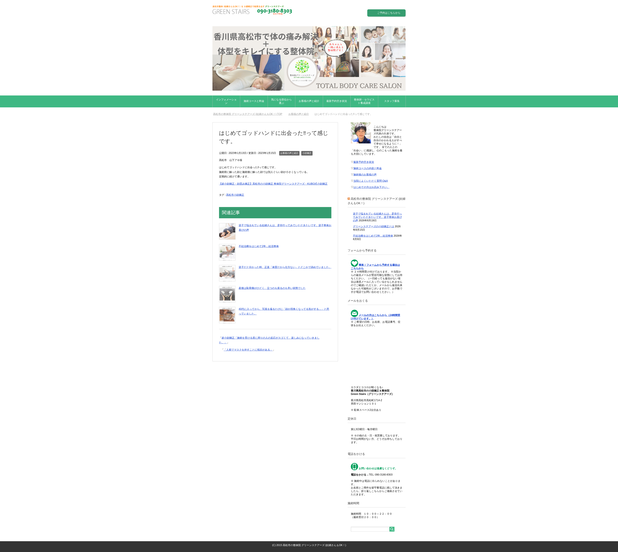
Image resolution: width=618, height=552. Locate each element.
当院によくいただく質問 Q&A (370, 180)
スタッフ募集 (392, 101)
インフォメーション (226, 101)
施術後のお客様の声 (365, 174)
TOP (249, 114)
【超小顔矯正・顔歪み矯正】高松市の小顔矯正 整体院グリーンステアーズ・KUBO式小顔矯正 (273, 183)
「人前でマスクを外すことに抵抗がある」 (248, 349)
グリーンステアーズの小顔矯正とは (373, 226)
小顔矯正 (306, 153)
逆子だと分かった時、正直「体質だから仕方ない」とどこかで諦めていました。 (285, 267)
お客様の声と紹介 (309, 101)
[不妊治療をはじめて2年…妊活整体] (227, 252)
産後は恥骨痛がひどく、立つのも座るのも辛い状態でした (272, 288)
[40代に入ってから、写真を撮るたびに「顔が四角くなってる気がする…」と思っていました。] (227, 315)
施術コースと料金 (254, 101)
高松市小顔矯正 (235, 194)
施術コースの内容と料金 (367, 168)
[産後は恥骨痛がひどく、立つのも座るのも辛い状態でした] (227, 294)
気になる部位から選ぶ (281, 101)
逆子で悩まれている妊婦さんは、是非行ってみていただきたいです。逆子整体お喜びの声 (377, 217)
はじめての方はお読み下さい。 (371, 187)
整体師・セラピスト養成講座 (364, 101)
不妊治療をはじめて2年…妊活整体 (259, 246)
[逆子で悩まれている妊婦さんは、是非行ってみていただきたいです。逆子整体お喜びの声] (227, 231)
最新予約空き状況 (336, 101)
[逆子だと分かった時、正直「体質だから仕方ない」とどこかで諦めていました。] (227, 273)
